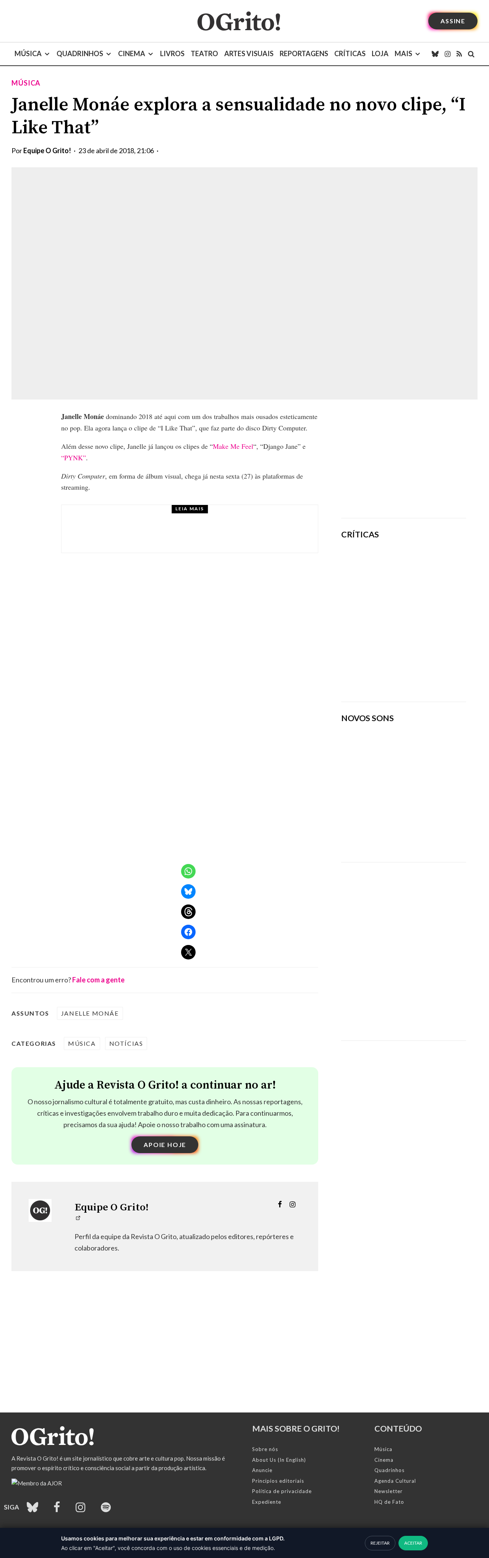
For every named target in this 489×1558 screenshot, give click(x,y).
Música (28, 53)
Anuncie (262, 1470)
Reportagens (304, 53)
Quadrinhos (80, 53)
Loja (380, 53)
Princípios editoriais (278, 1481)
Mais (403, 53)
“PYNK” (73, 457)
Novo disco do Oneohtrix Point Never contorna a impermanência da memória (422, 669)
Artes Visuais (249, 53)
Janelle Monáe (90, 1013)
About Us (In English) (279, 1460)
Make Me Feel (233, 446)
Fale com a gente (98, 980)
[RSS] (459, 53)
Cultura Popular (149, 518)
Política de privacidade (282, 1491)
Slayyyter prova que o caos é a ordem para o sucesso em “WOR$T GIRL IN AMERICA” (427, 567)
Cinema (131, 53)
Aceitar (413, 1543)
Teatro (204, 53)
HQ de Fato (389, 1502)
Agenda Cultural (395, 1481)
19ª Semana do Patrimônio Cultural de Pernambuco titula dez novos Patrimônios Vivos (206, 536)
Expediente (266, 1502)
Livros (172, 53)
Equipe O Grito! (47, 150)
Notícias (126, 1043)
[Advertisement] (403, 458)
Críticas (350, 53)
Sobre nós (265, 1449)
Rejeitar (380, 1543)
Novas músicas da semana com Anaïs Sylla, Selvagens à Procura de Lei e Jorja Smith (396, 831)
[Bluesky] (435, 53)
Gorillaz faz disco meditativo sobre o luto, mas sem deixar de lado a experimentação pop (425, 616)
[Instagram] (447, 53)
